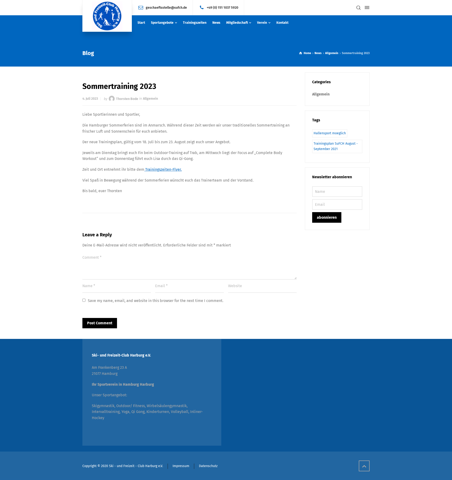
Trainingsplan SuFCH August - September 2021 (336, 146)
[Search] (359, 8)
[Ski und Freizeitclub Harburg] (107, 16)
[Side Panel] (366, 7)
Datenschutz (208, 466)
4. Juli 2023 (90, 99)
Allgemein (150, 99)
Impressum (181, 466)
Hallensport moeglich (330, 133)
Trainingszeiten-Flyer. (163, 169)
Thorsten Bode (127, 99)
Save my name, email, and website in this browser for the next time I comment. (155, 300)
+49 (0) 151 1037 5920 (222, 7)
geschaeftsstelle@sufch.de (166, 7)
